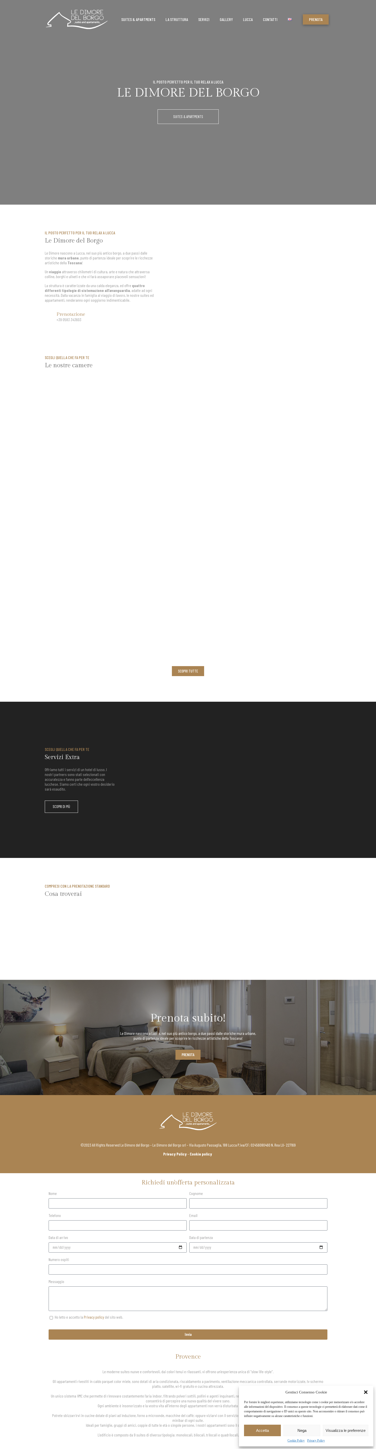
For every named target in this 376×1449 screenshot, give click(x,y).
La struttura (176, 19)
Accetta (262, 1430)
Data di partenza (201, 1237)
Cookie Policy (296, 1440)
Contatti (270, 19)
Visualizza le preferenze (346, 1430)
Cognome (196, 1193)
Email (193, 1215)
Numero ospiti (59, 1259)
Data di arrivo (58, 1237)
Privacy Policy (316, 1440)
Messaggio (56, 1281)
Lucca (248, 19)
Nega (301, 1430)
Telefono (55, 1215)
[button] (365, 1392)
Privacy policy (94, 1317)
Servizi (203, 19)
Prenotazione (71, 314)
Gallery (226, 19)
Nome (53, 1193)
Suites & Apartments (138, 19)
